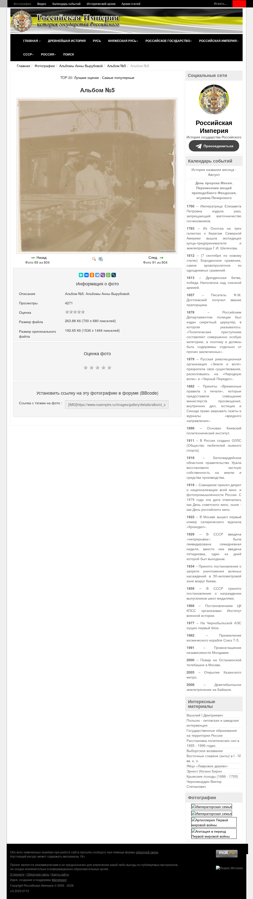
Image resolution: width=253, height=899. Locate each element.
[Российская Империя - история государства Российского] (66, 20)
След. (153, 257)
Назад (41, 257)
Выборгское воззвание (205, 750)
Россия (47, 54)
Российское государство (168, 40)
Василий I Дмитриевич (205, 715)
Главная (31, 40)
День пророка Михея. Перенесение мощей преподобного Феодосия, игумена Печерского (214, 190)
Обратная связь (38, 874)
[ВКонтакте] (86, 275)
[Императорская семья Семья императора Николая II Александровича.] (211, 806)
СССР (27, 54)
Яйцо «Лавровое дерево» (207, 765)
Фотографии (22, 3)
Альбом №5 (116, 65)
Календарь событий (66, 3)
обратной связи (147, 852)
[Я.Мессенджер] (81, 275)
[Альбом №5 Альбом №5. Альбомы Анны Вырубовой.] (97, 252)
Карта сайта (60, 874)
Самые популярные (118, 77)
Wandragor (59, 880)
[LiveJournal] (113, 275)
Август (214, 174)
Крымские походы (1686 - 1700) (212, 776)
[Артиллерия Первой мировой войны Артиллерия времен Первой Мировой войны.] (214, 821)
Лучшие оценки (86, 77)
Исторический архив (101, 3)
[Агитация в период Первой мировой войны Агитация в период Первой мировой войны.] (214, 832)
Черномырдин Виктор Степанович (204, 784)
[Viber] (103, 275)
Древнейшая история (67, 40)
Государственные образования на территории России (212, 733)
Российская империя (218, 40)
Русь (97, 40)
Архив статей (131, 3)
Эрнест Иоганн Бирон (204, 771)
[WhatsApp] (108, 275)
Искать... (220, 3)
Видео (41, 3)
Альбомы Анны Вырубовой (81, 65)
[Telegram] (97, 275)
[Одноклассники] (92, 275)
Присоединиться (218, 145)
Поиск (68, 54)
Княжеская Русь (122, 40)
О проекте (17, 874)
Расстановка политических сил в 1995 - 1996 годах (213, 743)
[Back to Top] (243, 849)
